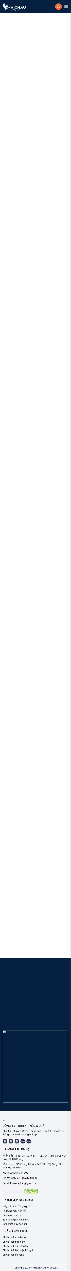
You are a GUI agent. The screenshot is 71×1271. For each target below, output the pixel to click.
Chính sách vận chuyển (15, 1246)
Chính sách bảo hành (14, 1241)
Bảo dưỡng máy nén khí (15, 1219)
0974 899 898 (29, 1178)
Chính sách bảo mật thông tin (18, 1250)
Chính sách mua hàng (14, 1237)
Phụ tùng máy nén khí (14, 1210)
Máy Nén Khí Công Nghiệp (17, 1206)
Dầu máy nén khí (12, 1215)
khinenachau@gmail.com (23, 1183)
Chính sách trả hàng (13, 1254)
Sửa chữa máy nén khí (15, 1223)
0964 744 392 (20, 1172)
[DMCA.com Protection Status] (31, 1191)
